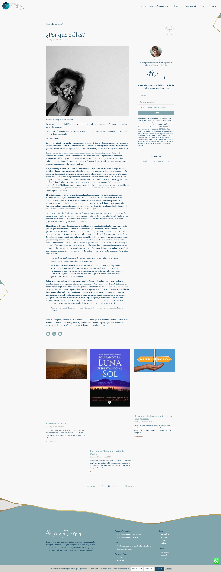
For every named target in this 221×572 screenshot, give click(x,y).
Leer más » (50, 441)
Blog (202, 6)
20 (112, 486)
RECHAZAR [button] (149, 569)
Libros (175, 6)
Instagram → (166, 552)
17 (102, 486)
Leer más (168, 569)
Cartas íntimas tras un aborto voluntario (134, 546)
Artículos (165, 534)
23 (122, 486)
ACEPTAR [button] (160, 569)
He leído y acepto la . (153, 108)
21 (116, 486)
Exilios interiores (124, 549)
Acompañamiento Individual (129, 534)
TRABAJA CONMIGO (160, 65)
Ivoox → (164, 558)
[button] (48, 334)
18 (105, 486)
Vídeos (164, 543)
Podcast (164, 537)
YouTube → (166, 555)
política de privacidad (159, 108)
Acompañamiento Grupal (127, 537)
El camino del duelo (56, 423)
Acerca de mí (190, 6)
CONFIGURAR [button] (137, 569)
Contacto (212, 6)
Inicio (143, 6)
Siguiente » (129, 486)
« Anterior (91, 486)
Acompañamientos (158, 6)
